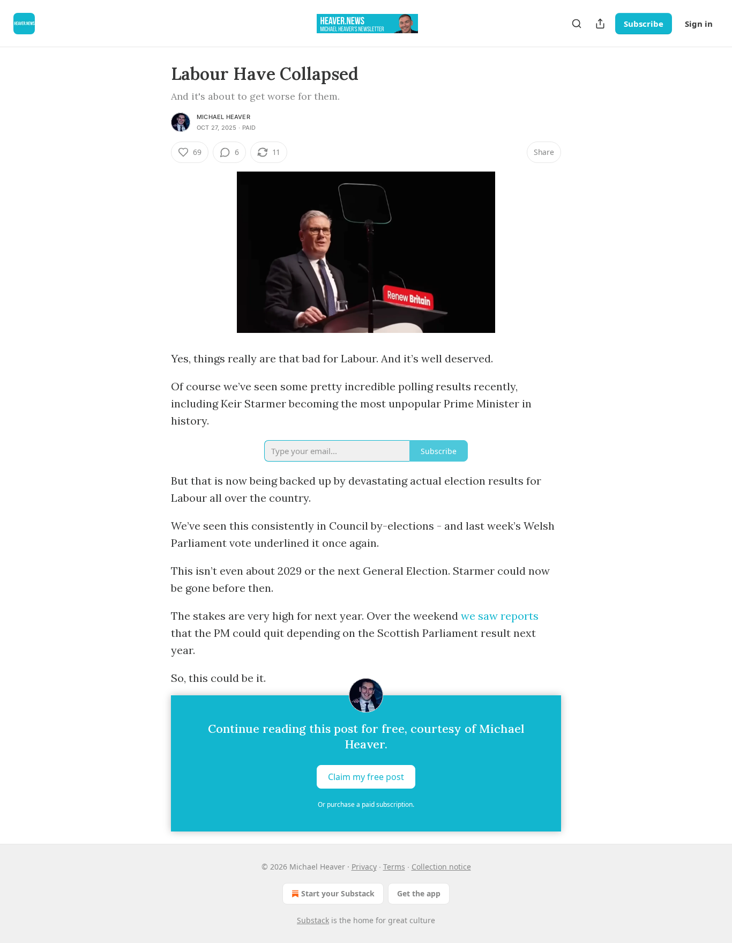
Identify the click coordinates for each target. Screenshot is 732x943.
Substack (313, 920)
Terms (394, 867)
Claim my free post (366, 777)
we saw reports (500, 615)
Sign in (699, 23)
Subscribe (643, 23)
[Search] (576, 23)
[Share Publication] (600, 23)
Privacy (364, 867)
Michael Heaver (223, 117)
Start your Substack (338, 893)
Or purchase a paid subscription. (366, 804)
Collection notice (441, 867)
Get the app (418, 893)
